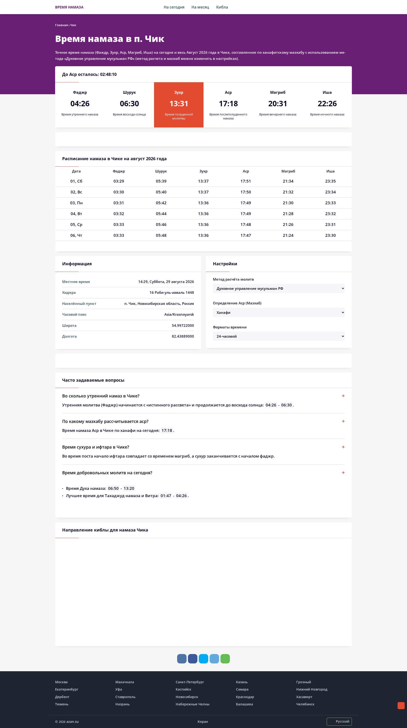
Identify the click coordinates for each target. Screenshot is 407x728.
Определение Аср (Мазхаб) (237, 303)
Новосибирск (187, 697)
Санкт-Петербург (190, 682)
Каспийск (183, 689)
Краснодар (245, 697)
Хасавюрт (304, 697)
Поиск (349, 7)
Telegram (214, 658)
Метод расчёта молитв (233, 279)
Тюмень (61, 704)
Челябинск (305, 704)
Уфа (118, 689)
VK (182, 658)
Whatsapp (225, 658)
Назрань (122, 704)
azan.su (72, 721)
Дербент (62, 697)
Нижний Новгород (311, 689)
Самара (242, 689)
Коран (203, 721)
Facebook (192, 658)
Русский (342, 721)
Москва (61, 682)
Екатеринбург (66, 689)
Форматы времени (230, 327)
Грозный (303, 682)
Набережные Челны (192, 704)
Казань (242, 682)
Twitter (203, 658)
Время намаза (69, 7)
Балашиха (244, 704)
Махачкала (124, 682)
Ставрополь (125, 697)
